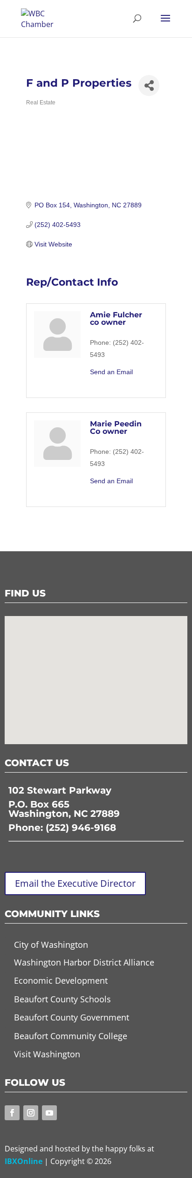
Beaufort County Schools (62, 999)
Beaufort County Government (71, 1017)
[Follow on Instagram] (30, 1112)
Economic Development (61, 980)
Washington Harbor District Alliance (84, 962)
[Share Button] (148, 85)
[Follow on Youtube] (49, 1112)
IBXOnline (23, 1161)
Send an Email (111, 372)
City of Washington (51, 944)
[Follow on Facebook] (12, 1112)
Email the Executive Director (75, 883)
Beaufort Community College (70, 1035)
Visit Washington (47, 1054)
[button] (99, 670)
